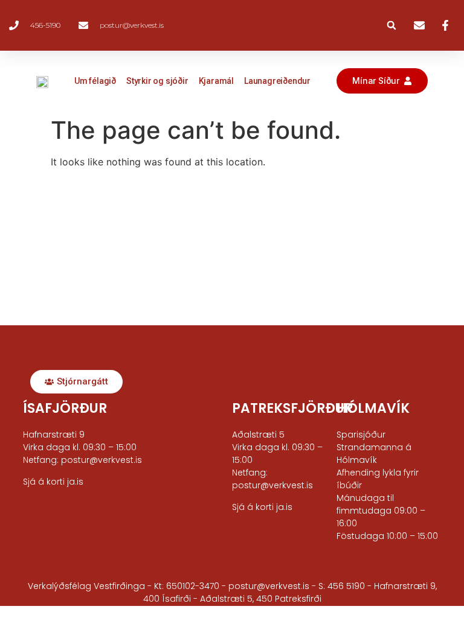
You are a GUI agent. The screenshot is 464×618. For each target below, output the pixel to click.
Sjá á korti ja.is (262, 507)
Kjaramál (216, 81)
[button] (391, 25)
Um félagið (95, 81)
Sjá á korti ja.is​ (53, 482)
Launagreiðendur (277, 81)
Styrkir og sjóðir (157, 81)
